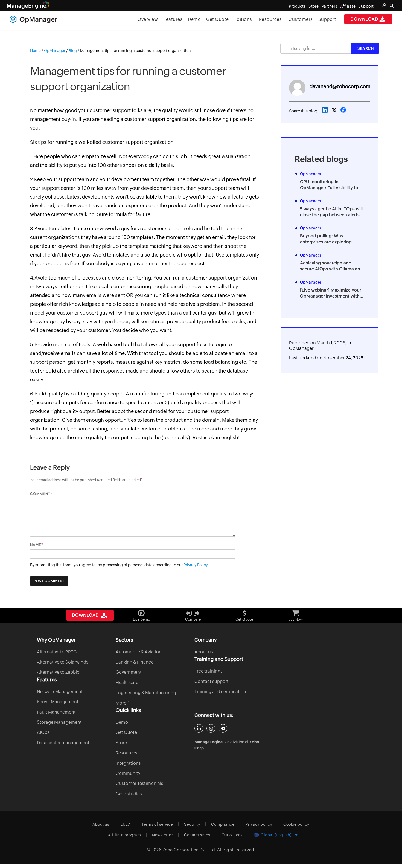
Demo (194, 19)
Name (35, 545)
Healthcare (127, 682)
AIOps (43, 732)
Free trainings (208, 671)
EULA (125, 824)
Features (172, 19)
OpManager (301, 348)
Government (129, 672)
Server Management (57, 701)
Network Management (60, 691)
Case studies (129, 793)
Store (313, 6)
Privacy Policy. (196, 565)
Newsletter (162, 835)
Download (364, 19)
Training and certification (220, 691)
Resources (270, 19)
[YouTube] (223, 728)
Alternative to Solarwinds (62, 662)
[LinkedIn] (198, 728)
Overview (148, 19)
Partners (329, 6)
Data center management (63, 742)
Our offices (232, 835)
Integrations (128, 763)
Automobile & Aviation (139, 651)
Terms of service (157, 824)
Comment (40, 494)
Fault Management (56, 712)
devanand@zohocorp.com (340, 86)
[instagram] (210, 728)
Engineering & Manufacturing (146, 692)
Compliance (222, 824)
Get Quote (217, 19)
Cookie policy (296, 824)
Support (327, 19)
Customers (301, 19)
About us (203, 651)
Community (128, 773)
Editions (243, 19)
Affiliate (348, 6)
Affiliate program (124, 835)
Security (192, 824)
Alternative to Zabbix (58, 672)
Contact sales (197, 835)
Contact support (211, 681)
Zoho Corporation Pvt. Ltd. (189, 849)
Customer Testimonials (139, 783)
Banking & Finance (134, 662)
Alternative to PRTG (57, 651)
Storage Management (59, 722)
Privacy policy (259, 824)
